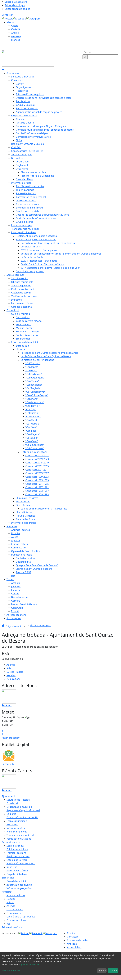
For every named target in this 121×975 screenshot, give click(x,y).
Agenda (10, 664)
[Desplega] (24, 626)
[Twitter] (7, 18)
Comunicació (13, 913)
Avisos (10, 668)
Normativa (12, 824)
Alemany (16, 36)
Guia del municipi (16, 881)
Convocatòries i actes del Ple (22, 817)
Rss (8, 923)
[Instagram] (33, 18)
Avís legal (72, 943)
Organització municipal (19, 806)
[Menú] (3, 69)
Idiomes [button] (10, 22)
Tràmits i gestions (16, 852)
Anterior (6, 737)
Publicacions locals (16, 920)
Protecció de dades (77, 940)
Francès (15, 39)
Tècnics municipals (40, 625)
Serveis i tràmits (11, 842)
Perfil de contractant (18, 856)
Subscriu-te (8, 764)
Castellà (15, 29)
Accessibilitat (74, 947)
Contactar (7, 14)
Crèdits (71, 933)
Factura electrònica (17, 870)
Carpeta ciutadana (16, 874)
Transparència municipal (20, 835)
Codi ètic (11, 814)
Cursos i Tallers (14, 671)
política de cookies (30, 964)
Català (14, 25)
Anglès (15, 32)
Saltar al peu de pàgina (17, 8)
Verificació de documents (20, 863)
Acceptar (112, 970)
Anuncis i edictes (15, 895)
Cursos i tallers (14, 909)
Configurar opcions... (12, 970)
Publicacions (13, 678)
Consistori (12, 803)
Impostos (11, 867)
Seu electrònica (15, 845)
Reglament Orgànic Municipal (23, 810)
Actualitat (7, 891)
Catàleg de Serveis (16, 860)
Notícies (10, 675)
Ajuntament (15, 626)
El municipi (8, 877)
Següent (15, 737)
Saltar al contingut (15, 5)
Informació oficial (16, 828)
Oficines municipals (17, 849)
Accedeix (7, 705)
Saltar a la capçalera (16, 1)
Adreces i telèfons (12, 927)
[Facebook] (19, 18)
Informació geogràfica (19, 888)
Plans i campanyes (16, 831)
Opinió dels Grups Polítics (20, 916)
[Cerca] (85, 57)
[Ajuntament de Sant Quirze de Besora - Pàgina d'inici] (28, 58)
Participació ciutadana (18, 838)
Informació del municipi (19, 884)
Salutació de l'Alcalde (18, 799)
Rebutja (102, 970)
